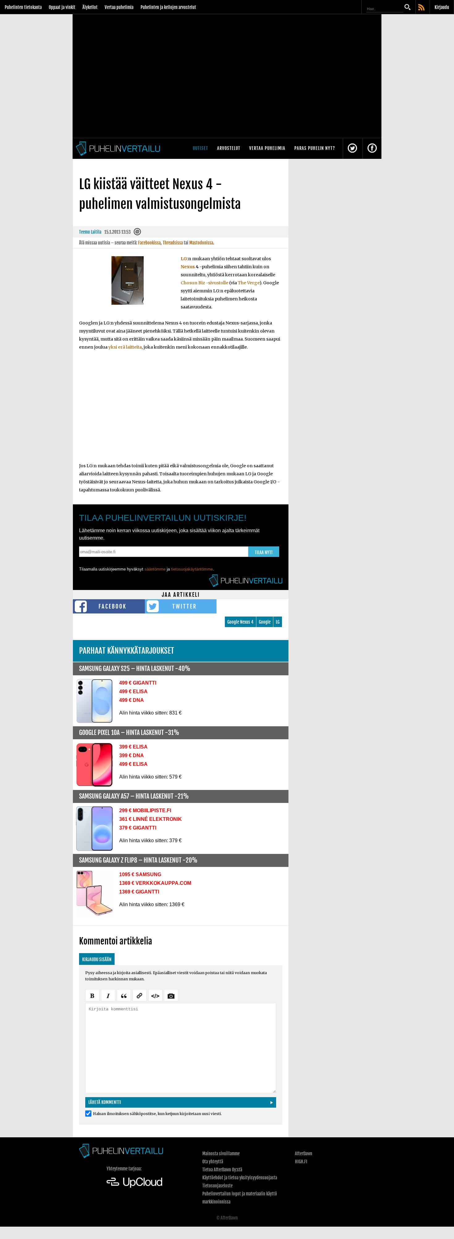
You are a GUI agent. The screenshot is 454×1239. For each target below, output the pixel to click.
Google (265, 622)
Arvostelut (228, 148)
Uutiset (200, 148)
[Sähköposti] (137, 233)
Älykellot (90, 7)
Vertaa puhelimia (119, 7)
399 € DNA (131, 755)
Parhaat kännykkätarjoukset (126, 651)
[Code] (155, 994)
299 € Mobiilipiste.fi (145, 810)
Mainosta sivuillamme (221, 1153)
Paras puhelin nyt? (314, 148)
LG (184, 258)
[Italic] (108, 994)
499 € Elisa (133, 691)
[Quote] (124, 994)
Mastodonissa (201, 242)
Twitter (184, 606)
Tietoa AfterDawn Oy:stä (222, 1169)
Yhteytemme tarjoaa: (124, 1168)
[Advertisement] (180, 410)
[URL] (139, 994)
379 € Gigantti (137, 827)
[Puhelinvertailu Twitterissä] (352, 148)
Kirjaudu (442, 7)
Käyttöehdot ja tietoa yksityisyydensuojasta (239, 1177)
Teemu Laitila (90, 232)
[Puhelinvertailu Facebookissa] (372, 148)
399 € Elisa (133, 746)
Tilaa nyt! (264, 552)
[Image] (171, 994)
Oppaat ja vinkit (62, 7)
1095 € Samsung (140, 874)
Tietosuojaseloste (217, 1185)
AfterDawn (303, 1153)
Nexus (188, 266)
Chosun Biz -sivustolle (204, 283)
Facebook (113, 606)
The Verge (248, 283)
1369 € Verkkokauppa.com (155, 883)
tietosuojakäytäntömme (192, 569)
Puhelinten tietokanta (23, 7)
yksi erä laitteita (125, 347)
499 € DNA (131, 700)
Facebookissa (149, 242)
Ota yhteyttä (212, 1161)
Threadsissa (173, 242)
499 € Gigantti (137, 682)
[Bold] (92, 994)
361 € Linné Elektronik (150, 819)
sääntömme (155, 569)
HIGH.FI (301, 1161)
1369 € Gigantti (139, 891)
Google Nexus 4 (240, 622)
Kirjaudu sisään (96, 959)
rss (422, 8)
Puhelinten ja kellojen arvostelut (168, 7)
